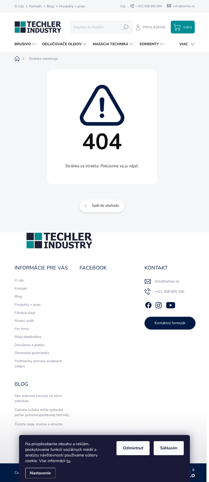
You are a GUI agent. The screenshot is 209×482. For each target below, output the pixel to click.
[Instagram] (158, 304)
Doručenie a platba (29, 345)
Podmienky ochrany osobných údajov (38, 364)
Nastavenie (40, 473)
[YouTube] (170, 304)
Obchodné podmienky (32, 352)
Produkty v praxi (72, 6)
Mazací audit (24, 320)
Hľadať (125, 27)
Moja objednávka (28, 336)
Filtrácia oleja (25, 312)
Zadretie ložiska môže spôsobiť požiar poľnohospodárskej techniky (42, 412)
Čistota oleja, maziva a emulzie (38, 424)
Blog (50, 6)
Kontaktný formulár (170, 323)
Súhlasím (168, 448)
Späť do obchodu (105, 205)
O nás (19, 6)
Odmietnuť (133, 448)
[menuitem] (26, 44)
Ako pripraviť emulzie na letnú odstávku (38, 398)
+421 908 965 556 (169, 291)
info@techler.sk (167, 281)
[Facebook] (148, 304)
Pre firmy (22, 328)
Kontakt (35, 6)
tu (68, 461)
